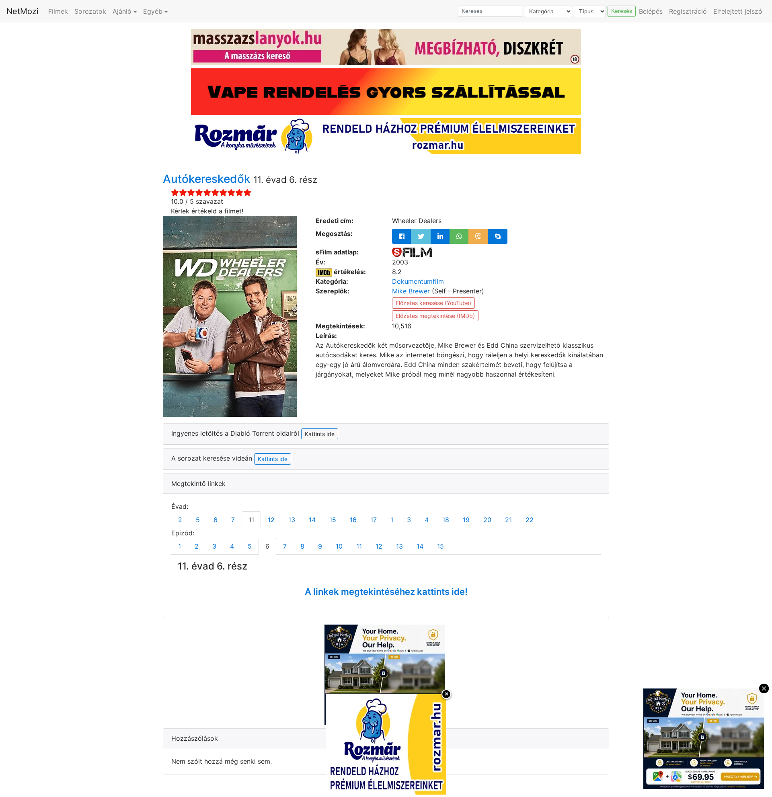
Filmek (58, 11)
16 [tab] (353, 520)
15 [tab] (332, 520)
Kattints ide (272, 458)
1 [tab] (391, 520)
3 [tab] (409, 520)
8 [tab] (302, 546)
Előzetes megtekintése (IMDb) (435, 315)
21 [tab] (508, 520)
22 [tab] (530, 520)
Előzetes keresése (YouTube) (433, 302)
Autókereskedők (208, 179)
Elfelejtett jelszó (737, 11)
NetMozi (22, 11)
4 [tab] (427, 520)
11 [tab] (251, 520)
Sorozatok (90, 11)
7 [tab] (233, 520)
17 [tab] (373, 520)
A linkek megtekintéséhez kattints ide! (386, 591)
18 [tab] (445, 520)
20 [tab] (487, 520)
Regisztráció (688, 11)
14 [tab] (312, 520)
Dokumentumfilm (418, 281)
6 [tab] (216, 520)
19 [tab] (466, 520)
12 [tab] (271, 520)
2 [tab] (180, 520)
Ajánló (122, 11)
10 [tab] (339, 546)
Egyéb (152, 11)
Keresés (621, 11)
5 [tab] (198, 520)
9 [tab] (320, 546)
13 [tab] (291, 520)
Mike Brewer (411, 291)
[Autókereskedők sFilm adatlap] (412, 252)
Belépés (651, 11)
